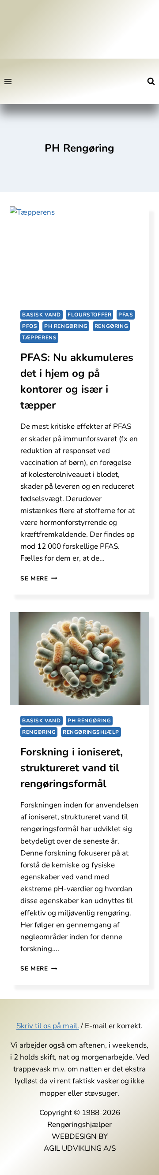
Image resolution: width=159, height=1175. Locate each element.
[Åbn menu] (8, 81)
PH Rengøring (65, 326)
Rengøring (111, 326)
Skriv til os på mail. (47, 1026)
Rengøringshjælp (91, 732)
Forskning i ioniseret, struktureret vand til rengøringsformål (71, 768)
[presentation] (79, 252)
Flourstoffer (89, 314)
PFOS (29, 326)
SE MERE (38, 578)
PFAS (125, 314)
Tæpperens (39, 337)
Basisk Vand (41, 314)
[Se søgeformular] (151, 81)
